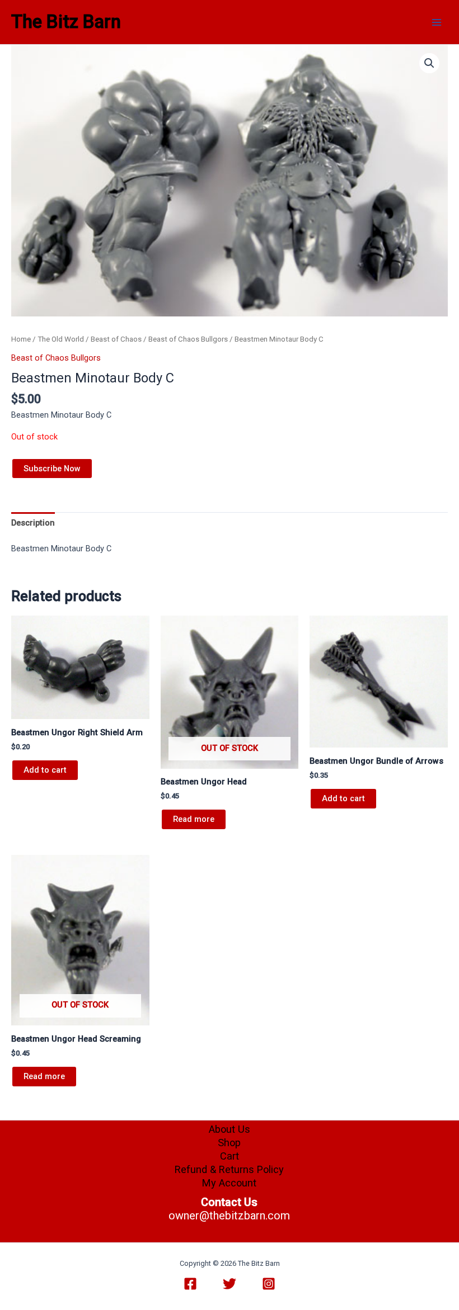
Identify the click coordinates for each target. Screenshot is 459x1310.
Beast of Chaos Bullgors (188, 339)
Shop (229, 1142)
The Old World (61, 339)
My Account (229, 1183)
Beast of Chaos (116, 339)
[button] (429, 63)
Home (21, 339)
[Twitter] (229, 1283)
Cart (229, 1156)
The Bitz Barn (66, 21)
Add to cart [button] (45, 770)
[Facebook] (190, 1283)
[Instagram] (268, 1283)
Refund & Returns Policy (229, 1169)
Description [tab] (33, 523)
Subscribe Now (52, 469)
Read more (193, 819)
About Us (229, 1129)
